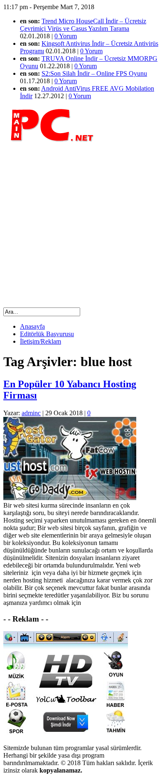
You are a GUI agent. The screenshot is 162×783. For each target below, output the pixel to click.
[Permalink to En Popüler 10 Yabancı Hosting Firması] (69, 497)
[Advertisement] (81, 225)
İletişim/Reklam (40, 341)
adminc (31, 412)
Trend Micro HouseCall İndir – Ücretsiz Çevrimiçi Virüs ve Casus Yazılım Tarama (83, 24)
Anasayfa (32, 326)
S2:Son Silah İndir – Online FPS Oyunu (94, 73)
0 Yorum (65, 36)
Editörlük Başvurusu (47, 333)
